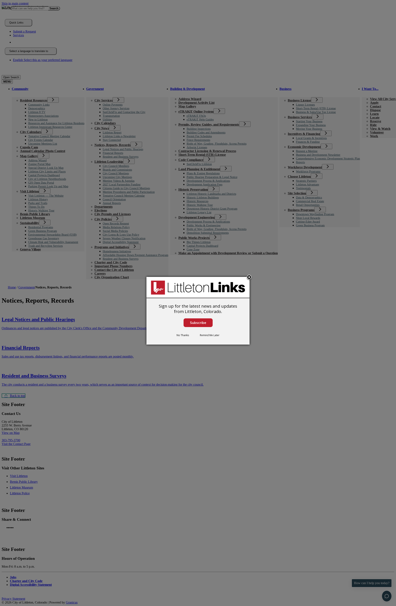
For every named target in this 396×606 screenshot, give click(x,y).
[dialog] (198, 311)
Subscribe (198, 322)
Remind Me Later (209, 335)
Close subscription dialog (249, 277)
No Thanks (183, 335)
